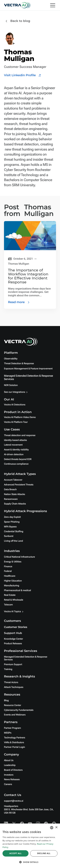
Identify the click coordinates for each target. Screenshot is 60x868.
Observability (10, 358)
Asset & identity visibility (16, 449)
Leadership (10, 765)
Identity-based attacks (15, 440)
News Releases (12, 779)
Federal (8, 571)
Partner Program (12, 728)
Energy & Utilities (12, 561)
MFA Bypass (10, 526)
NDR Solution (11, 385)
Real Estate (10, 595)
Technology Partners (14, 737)
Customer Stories (15, 627)
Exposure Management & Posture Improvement (28, 368)
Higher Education (13, 580)
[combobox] (51, 827)
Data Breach (10, 489)
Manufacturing (11, 585)
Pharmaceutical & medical (17, 590)
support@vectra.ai (13, 801)
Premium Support (13, 664)
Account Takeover (13, 480)
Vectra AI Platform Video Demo (20, 417)
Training (8, 669)
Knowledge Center (13, 639)
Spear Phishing (12, 522)
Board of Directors (13, 770)
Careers (8, 784)
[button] (30, 862)
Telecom (8, 604)
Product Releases (13, 643)
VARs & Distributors (14, 742)
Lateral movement (13, 445)
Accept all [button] (15, 853)
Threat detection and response (19, 435)
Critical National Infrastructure (19, 557)
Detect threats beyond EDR (18, 459)
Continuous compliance (16, 464)
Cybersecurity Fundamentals (18, 710)
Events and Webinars (15, 714)
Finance (8, 566)
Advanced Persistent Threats (18, 484)
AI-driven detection (14, 454)
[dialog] (30, 846)
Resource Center (12, 705)
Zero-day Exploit (12, 517)
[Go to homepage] (17, 5)
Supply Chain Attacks (15, 503)
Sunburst (8, 536)
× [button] (56, 827)
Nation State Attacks (14, 494)
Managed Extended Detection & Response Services (25, 658)
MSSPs (7, 733)
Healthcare (9, 576)
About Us (9, 760)
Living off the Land (13, 541)
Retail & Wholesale (13, 600)
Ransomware (11, 499)
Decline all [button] (43, 853)
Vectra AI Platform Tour (16, 422)
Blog (6, 700)
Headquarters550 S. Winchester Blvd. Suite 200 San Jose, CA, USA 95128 (29, 809)
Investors (8, 775)
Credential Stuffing (13, 531)
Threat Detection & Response (19, 363)
